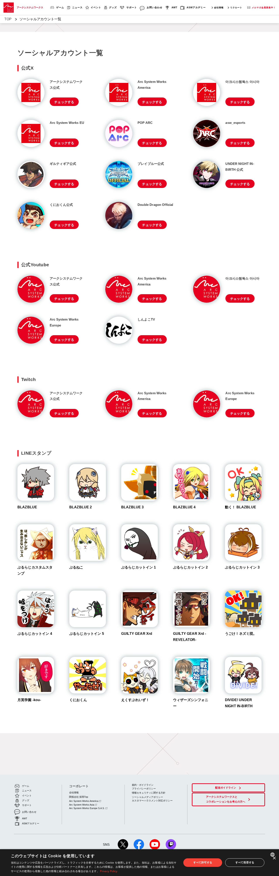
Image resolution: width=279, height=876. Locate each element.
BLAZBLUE (27, 507)
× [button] (274, 858)
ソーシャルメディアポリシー (147, 797)
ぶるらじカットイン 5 (86, 633)
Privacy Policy (108, 871)
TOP (8, 19)
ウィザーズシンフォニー (190, 703)
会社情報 (219, 7)
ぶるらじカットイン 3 (242, 567)
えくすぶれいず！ (135, 700)
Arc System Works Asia (81, 804)
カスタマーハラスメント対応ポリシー (152, 800)
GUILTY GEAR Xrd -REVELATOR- (189, 637)
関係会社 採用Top (78, 797)
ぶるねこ (76, 567)
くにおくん (78, 700)
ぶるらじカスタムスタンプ (35, 570)
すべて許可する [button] (202, 862)
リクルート (236, 7)
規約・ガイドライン (142, 785)
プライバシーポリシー (144, 788)
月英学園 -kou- (29, 700)
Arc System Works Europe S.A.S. (87, 808)
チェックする (64, 102)
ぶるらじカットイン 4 (34, 633)
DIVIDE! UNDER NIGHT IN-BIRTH (239, 703)
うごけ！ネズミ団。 (241, 633)
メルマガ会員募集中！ (264, 7)
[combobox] (273, 854)
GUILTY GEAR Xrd (136, 633)
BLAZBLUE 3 (132, 507)
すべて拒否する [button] (244, 862)
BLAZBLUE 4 (184, 507)
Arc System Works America (83, 801)
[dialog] (139, 862)
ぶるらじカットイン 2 (190, 567)
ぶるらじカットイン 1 (138, 567)
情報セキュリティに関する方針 (148, 792)
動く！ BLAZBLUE (240, 507)
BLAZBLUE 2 (80, 507)
